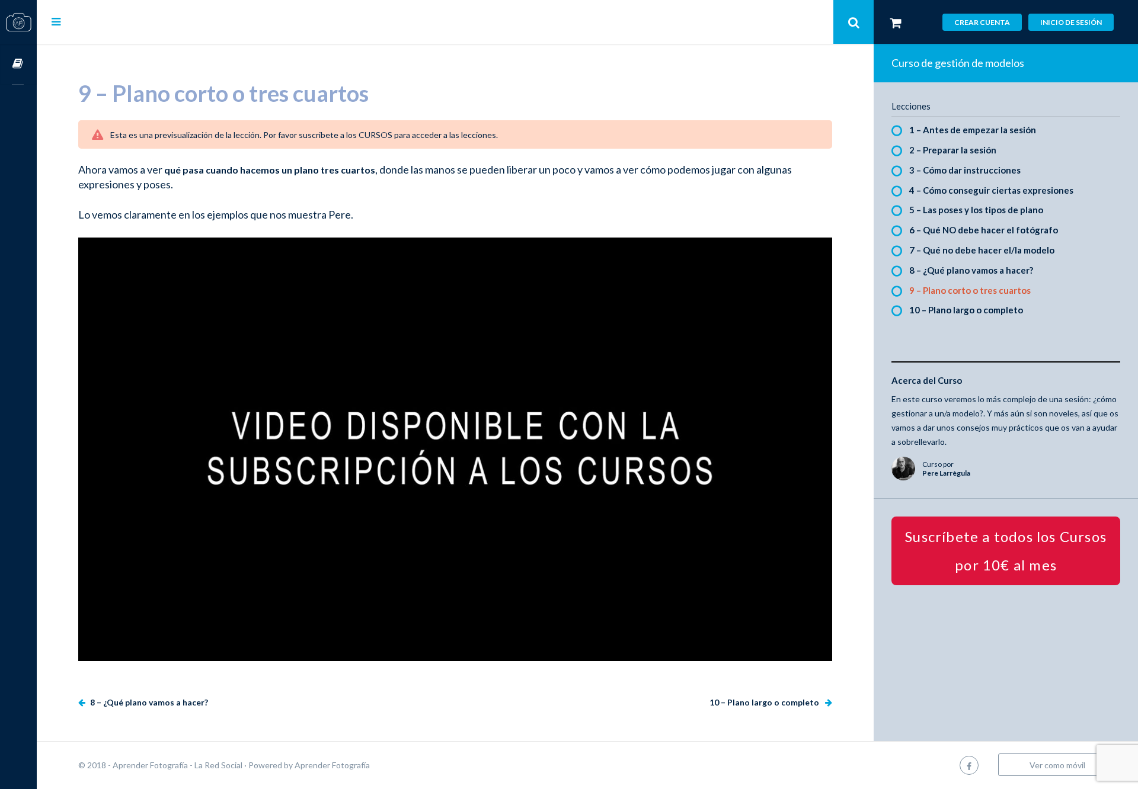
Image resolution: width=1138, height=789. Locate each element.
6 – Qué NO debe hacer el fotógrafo (983, 229)
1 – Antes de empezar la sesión (972, 129)
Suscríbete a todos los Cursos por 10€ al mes (1006, 550)
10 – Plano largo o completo (765, 702)
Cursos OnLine (18, 64)
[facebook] (969, 765)
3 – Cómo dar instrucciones (965, 170)
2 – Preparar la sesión (952, 150)
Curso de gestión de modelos (957, 62)
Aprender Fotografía (332, 765)
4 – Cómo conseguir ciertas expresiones (991, 190)
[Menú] (56, 21)
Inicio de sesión (1071, 22)
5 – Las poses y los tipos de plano (976, 209)
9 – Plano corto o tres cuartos (970, 290)
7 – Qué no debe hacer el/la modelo (981, 250)
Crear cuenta (982, 22)
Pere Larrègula (946, 473)
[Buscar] (853, 22)
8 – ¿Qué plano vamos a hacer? (148, 702)
